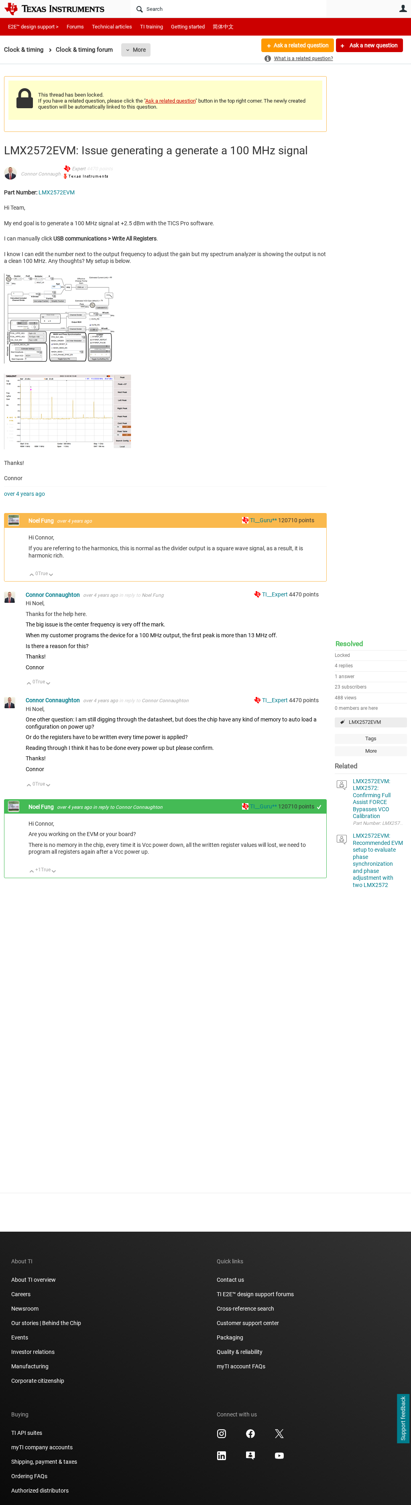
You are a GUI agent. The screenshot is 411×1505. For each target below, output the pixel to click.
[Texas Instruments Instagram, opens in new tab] (221, 1436)
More (139, 49)
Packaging (230, 1337)
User (403, 8)
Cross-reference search (245, 1308)
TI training (151, 27)
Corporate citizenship (37, 1381)
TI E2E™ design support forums (255, 1294)
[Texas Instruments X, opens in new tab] (279, 1436)
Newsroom (25, 1308)
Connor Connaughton (44, 174)
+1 (319, 807)
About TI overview (33, 1280)
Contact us (230, 1280)
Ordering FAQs (29, 1476)
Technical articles (112, 27)
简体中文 (223, 27)
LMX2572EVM (365, 722)
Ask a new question (373, 45)
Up (31, 575)
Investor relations (33, 1352)
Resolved (349, 644)
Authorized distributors (40, 1490)
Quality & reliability (239, 1352)
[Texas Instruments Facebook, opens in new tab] (250, 1436)
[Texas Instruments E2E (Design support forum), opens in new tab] (250, 1458)
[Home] (60, 8)
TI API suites (26, 1433)
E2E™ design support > (33, 27)
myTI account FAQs (241, 1366)
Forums (75, 27)
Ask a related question (301, 45)
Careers (21, 1294)
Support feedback (403, 1419)
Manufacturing (30, 1366)
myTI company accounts (42, 1447)
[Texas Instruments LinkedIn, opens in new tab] (221, 1458)
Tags (370, 738)
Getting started (188, 27)
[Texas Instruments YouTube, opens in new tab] (279, 1458)
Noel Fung (41, 520)
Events (19, 1337)
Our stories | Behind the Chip (46, 1323)
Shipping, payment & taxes (44, 1462)
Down (51, 575)
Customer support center (248, 1323)
